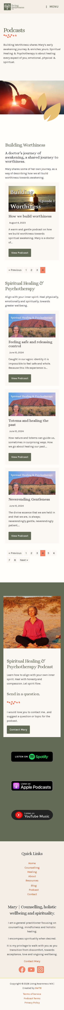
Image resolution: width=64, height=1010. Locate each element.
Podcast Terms (32, 998)
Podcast (34, 889)
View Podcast (19, 252)
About (32, 876)
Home (32, 863)
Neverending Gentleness (29, 499)
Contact (32, 894)
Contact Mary (18, 729)
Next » (24, 560)
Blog (34, 885)
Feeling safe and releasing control (30, 344)
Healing (32, 871)
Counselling (32, 867)
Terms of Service (32, 994)
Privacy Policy (32, 1002)
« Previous (15, 270)
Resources (32, 880)
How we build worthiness (30, 216)
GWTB (38, 988)
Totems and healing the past (28, 422)
